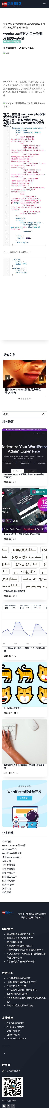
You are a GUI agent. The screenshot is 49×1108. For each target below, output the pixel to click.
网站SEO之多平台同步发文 (20, 938)
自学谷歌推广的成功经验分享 (21, 961)
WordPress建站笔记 (12, 42)
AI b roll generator (15, 1023)
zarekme (12, 48)
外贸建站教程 (8, 869)
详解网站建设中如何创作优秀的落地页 (25, 950)
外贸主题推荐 (8, 865)
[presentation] (24, 374)
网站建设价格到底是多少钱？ (21, 934)
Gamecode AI (13, 1035)
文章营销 (6, 888)
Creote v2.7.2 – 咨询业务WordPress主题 (22, 534)
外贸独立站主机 (9, 877)
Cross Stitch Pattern (16, 1038)
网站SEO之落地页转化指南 (20, 1005)
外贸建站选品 (8, 873)
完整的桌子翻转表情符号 (14, 591)
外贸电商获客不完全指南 (18, 978)
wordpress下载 (9, 849)
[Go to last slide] (7, 378)
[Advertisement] (24, 312)
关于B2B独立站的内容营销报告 (22, 990)
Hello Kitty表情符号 (12, 708)
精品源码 (6, 892)
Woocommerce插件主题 (13, 845)
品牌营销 (6, 861)
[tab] (19, 399)
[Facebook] (4, 1106)
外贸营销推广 (8, 884)
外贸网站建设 (8, 880)
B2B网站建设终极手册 (17, 994)
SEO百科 (6, 841)
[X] (9, 1106)
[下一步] (41, 378)
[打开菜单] (44, 4)
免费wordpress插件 (11, 857)
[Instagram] (13, 1106)
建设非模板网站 (14, 942)
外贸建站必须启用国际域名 (20, 946)
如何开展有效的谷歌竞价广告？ (22, 982)
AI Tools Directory (15, 1027)
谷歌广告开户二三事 (16, 986)
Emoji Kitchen (13, 1031)
